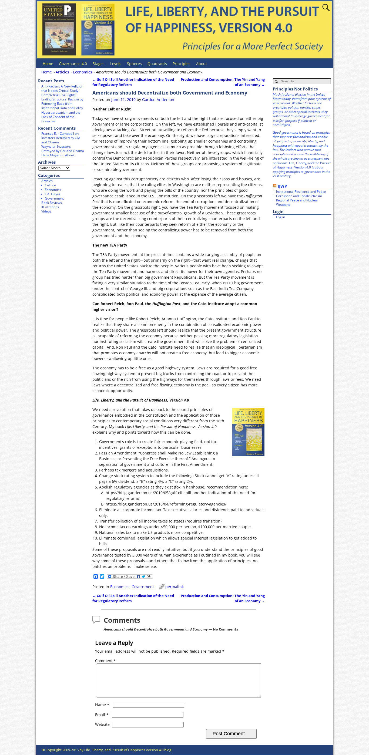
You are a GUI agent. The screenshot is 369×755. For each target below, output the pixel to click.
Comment (105, 660)
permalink (174, 586)
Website (102, 724)
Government (143, 586)
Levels (115, 63)
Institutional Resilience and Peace (301, 191)
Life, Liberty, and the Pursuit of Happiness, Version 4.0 (302, 165)
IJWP (282, 186)
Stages (99, 63)
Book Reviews (51, 202)
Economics (82, 72)
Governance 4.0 (73, 63)
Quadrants (157, 63)
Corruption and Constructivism (299, 196)
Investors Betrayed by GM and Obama (60, 140)
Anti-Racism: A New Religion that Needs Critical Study (62, 88)
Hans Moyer (50, 155)
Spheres (134, 63)
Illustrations (50, 207)
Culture (50, 185)
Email (101, 714)
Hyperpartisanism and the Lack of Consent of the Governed (60, 116)
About (201, 63)
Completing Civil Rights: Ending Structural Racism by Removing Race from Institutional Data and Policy (62, 101)
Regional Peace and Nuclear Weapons (297, 202)
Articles (62, 72)
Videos (46, 211)
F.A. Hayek (53, 194)
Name (102, 704)
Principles (181, 63)
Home (48, 63)
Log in (280, 217)
